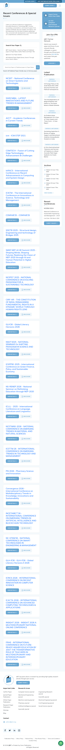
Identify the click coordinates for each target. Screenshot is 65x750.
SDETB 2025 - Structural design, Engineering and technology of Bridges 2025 (21, 232)
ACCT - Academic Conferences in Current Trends (20, 119)
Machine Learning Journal (26, 700)
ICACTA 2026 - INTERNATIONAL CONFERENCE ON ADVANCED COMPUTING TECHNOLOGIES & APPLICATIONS (21, 604)
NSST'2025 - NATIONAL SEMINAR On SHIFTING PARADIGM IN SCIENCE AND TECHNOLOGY (19, 345)
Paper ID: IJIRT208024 (52, 80)
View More (48, 193)
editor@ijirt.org (11, 722)
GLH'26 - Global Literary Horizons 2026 (17, 325)
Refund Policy (29, 738)
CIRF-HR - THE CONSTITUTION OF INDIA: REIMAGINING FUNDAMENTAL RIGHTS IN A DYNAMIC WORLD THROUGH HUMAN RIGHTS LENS (21, 304)
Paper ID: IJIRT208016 (51, 144)
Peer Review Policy (40, 738)
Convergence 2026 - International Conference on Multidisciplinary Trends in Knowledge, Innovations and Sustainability (19, 493)
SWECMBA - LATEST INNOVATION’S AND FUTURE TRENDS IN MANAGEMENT (20, 100)
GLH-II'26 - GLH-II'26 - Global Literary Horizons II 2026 (19, 561)
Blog (4, 713)
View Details (12, 88)
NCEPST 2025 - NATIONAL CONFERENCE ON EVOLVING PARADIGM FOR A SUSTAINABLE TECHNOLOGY (20, 281)
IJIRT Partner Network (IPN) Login (48, 1)
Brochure (27, 88)
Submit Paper (49, 5)
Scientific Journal (44, 697)
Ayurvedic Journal (23, 709)
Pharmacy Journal (23, 703)
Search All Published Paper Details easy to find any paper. (20, 71)
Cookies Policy (33, 740)
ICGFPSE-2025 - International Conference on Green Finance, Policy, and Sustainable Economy (20, 368)
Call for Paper (7, 692)
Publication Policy (9, 738)
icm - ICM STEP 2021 (16, 135)
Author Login (29, 1)
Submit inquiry (51, 223)
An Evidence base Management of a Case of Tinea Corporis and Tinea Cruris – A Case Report (51, 119)
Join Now (51, 63)
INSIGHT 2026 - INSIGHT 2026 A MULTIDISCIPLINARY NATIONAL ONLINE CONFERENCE (21, 625)
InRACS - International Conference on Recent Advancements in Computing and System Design (20, 174)
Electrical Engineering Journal (48, 700)
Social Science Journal (45, 706)
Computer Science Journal (26, 692)
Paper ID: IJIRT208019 (51, 128)
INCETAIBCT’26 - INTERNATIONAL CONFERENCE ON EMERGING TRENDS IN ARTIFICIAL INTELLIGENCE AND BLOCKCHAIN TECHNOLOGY (21, 518)
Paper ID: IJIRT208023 (52, 96)
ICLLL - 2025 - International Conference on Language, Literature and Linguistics (19, 409)
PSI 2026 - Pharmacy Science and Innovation (20, 472)
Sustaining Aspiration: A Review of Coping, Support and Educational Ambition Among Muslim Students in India (52, 135)
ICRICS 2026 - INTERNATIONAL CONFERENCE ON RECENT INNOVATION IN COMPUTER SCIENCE (21, 581)
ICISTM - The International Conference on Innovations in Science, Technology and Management (20, 196)
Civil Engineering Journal (46, 703)
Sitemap (5, 710)
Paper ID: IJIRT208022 (52, 111)
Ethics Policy (19, 738)
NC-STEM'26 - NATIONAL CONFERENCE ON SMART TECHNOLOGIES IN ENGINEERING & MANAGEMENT (21, 542)
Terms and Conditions (54, 738)
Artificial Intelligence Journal (27, 706)
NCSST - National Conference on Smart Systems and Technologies (20, 80)
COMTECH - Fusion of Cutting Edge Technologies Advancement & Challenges (20, 153)
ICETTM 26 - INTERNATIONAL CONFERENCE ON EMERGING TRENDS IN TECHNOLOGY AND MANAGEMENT (21, 452)
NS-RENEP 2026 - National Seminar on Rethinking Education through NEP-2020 (20, 389)
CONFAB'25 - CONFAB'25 (18, 215)
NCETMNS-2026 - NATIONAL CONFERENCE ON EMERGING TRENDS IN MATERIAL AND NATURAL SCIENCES (20, 430)
